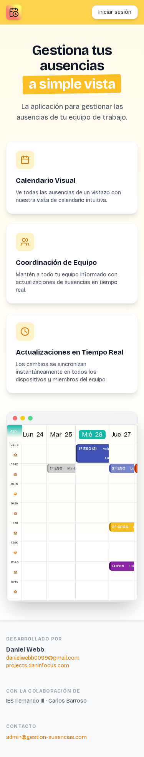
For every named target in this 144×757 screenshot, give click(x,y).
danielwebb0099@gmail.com (42, 658)
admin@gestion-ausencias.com (46, 737)
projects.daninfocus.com (37, 665)
